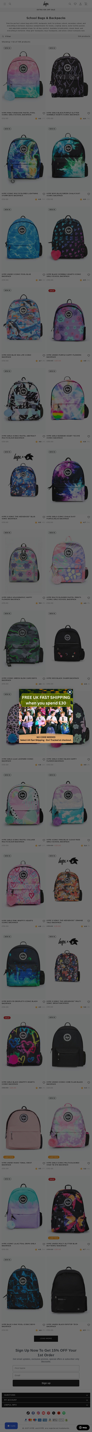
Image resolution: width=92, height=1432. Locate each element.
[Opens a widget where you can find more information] (83, 1428)
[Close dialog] (70, 692)
